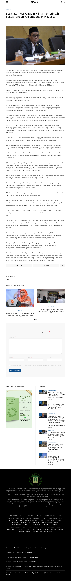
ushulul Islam (37, 531)
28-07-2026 (50, 464)
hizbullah (20, 520)
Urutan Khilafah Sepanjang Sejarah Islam (25, 562)
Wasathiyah (48, 531)
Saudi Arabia (11, 529)
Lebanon (23, 522)
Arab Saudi (40, 516)
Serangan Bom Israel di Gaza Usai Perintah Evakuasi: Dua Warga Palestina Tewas (55, 446)
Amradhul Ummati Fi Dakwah (26, 552)
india (42, 520)
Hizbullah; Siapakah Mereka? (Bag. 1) (28, 557)
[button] (64, 2)
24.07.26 (50, 451)
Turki (28, 531)
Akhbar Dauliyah (52, 390)
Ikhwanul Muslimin (31, 520)
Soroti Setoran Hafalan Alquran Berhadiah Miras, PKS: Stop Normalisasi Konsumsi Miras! (20, 315)
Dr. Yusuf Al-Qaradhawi (24, 518)
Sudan (20, 529)
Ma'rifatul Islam (34, 522)
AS (60, 516)
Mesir (56, 522)
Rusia (58, 527)
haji (61, 518)
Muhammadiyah (17, 525)
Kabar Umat (9, 9)
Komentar (12, 337)
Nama (11, 357)
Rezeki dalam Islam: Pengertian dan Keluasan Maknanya (30, 548)
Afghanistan (13, 516)
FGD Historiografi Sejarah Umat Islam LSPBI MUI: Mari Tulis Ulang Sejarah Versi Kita (51, 311)
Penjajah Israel (15, 527)
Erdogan (36, 518)
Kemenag (15, 522)
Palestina (55, 525)
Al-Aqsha (23, 516)
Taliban (54, 529)
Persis (24, 527)
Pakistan (46, 525)
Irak (47, 520)
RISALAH (35, 2)
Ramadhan (51, 527)
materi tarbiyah (47, 522)
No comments (16, 21)
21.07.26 (50, 411)
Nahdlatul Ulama (36, 525)
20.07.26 (50, 399)
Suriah (27, 529)
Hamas (12, 520)
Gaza (44, 518)
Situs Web (49, 357)
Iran (53, 520)
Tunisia (22, 531)
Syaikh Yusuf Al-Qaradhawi (41, 529)
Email (30, 357)
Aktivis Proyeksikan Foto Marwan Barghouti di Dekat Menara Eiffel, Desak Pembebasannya (56, 406)
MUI (26, 525)
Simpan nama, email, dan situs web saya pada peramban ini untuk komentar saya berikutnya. (36, 365)
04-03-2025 (8, 21)
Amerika (31, 516)
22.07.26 (50, 439)
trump (61, 529)
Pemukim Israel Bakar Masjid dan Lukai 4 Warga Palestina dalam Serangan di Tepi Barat (56, 395)
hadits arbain (52, 518)
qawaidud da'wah (39, 527)
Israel (59, 520)
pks (8, 279)
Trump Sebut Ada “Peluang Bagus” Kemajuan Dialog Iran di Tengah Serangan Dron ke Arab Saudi (56, 459)
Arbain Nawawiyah (51, 516)
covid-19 (11, 518)
